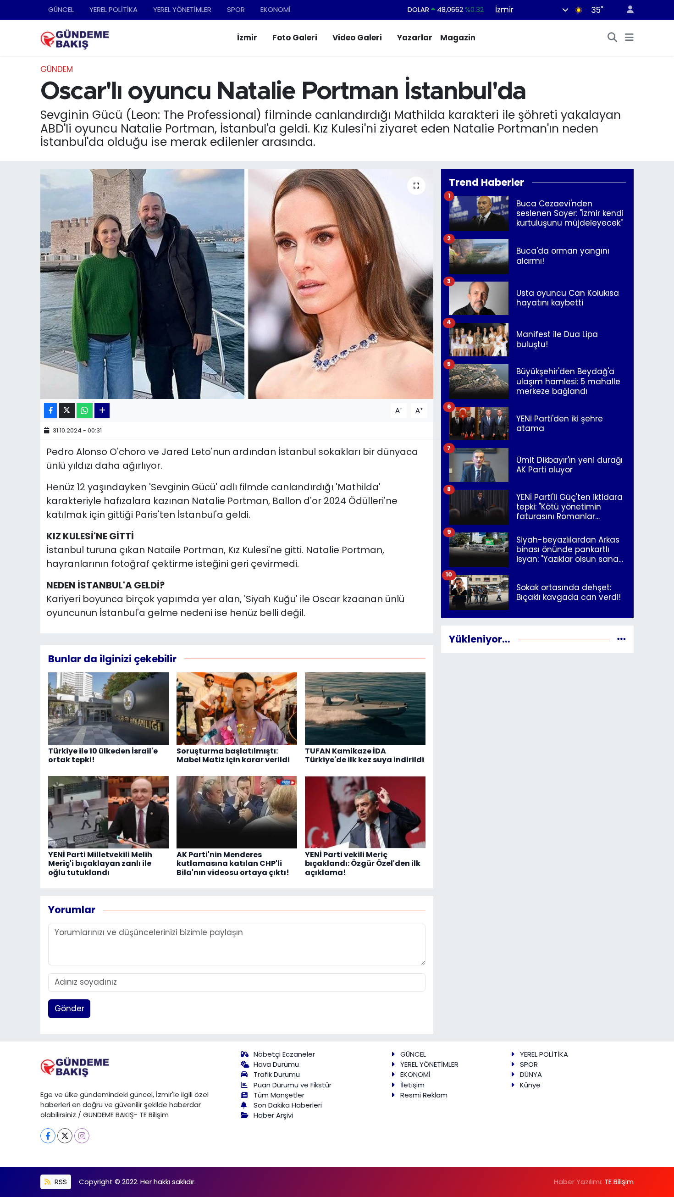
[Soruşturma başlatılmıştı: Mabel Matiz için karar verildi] (237, 708)
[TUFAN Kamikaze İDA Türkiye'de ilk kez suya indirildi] (365, 708)
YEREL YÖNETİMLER (182, 9)
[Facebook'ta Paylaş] (50, 410)
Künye (530, 1085)
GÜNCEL (61, 9)
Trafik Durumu (277, 1074)
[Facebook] (47, 1135)
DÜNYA (531, 1074)
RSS (60, 1181)
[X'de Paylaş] (67, 410)
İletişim (412, 1085)
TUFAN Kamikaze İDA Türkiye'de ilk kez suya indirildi (364, 755)
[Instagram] (81, 1135)
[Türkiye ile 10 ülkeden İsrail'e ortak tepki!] (108, 708)
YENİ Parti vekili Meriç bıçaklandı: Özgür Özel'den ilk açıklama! (362, 863)
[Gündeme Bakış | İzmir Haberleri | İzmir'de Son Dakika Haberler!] (74, 37)
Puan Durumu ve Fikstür (292, 1085)
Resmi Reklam (423, 1095)
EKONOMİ (275, 9)
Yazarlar (414, 37)
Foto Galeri (294, 37)
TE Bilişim (619, 1181)
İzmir (247, 37)
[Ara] (612, 38)
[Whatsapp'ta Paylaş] (85, 410)
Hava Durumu (276, 1064)
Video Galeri (357, 37)
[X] (64, 1135)
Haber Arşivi (273, 1115)
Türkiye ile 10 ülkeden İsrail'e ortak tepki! (103, 755)
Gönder (69, 1008)
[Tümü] (621, 638)
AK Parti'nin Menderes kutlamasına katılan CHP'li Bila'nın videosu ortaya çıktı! (233, 863)
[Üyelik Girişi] (626, 10)
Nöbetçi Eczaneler (284, 1054)
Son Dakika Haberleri (288, 1105)
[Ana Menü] (629, 38)
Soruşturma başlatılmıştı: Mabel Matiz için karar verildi (233, 755)
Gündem (56, 69)
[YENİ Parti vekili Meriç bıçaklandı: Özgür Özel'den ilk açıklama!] (365, 811)
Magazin (457, 37)
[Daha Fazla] (102, 410)
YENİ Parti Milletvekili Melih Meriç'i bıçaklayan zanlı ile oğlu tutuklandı (100, 863)
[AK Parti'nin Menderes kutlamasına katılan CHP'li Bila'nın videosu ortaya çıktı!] (237, 811)
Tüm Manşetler (279, 1095)
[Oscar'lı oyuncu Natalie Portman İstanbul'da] (236, 284)
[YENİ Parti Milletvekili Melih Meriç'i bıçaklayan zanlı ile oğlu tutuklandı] (108, 811)
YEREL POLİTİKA (113, 9)
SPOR (236, 9)
